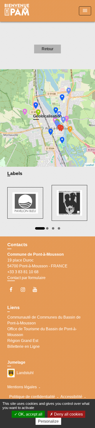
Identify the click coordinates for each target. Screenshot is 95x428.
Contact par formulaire (26, 278)
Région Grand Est (22, 341)
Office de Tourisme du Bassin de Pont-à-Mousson (42, 332)
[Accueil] (22, 11)
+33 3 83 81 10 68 (22, 272)
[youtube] (37, 289)
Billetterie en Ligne (23, 346)
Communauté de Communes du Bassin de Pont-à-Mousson (44, 320)
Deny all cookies (68, 414)
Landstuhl (25, 373)
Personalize (48, 421)
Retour (47, 49)
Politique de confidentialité (32, 397)
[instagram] (25, 289)
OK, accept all (29, 414)
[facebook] (13, 289)
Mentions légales (22, 387)
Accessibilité (71, 397)
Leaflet (90, 165)
